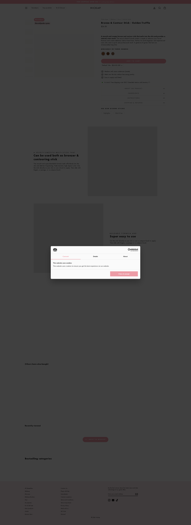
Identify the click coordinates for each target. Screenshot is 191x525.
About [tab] (125, 256)
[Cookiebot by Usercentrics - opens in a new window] (129, 249)
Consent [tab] (66, 256)
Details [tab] (95, 256)
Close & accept (123, 274)
